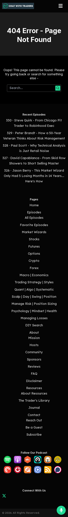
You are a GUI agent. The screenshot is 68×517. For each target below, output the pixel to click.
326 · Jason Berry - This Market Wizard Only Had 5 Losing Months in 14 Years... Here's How (34, 175)
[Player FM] (17, 472)
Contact (34, 415)
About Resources (34, 393)
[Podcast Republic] (37, 472)
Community (34, 352)
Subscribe (34, 435)
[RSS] (47, 472)
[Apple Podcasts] (17, 462)
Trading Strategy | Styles (34, 282)
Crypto (34, 261)
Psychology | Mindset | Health (34, 311)
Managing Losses (34, 318)
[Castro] (37, 462)
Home (34, 205)
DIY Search (34, 325)
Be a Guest (34, 427)
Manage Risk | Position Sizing (34, 304)
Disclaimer (34, 381)
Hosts (34, 345)
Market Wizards (34, 232)
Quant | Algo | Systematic (34, 289)
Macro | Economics (34, 275)
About (34, 332)
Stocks (34, 239)
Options (34, 254)
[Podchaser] (57, 472)
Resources (34, 388)
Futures (34, 246)
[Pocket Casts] (7, 472)
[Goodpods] (57, 462)
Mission (34, 338)
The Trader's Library (34, 400)
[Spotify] (7, 462)
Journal (34, 408)
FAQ (34, 374)
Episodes (34, 212)
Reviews (34, 366)
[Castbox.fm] (27, 462)
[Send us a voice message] (61, 510)
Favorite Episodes (34, 225)
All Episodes (34, 218)
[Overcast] (47, 462)
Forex (34, 268)
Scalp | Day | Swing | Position (34, 297)
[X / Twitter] (4, 496)
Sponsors (34, 359)
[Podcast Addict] (27, 472)
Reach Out (34, 420)
